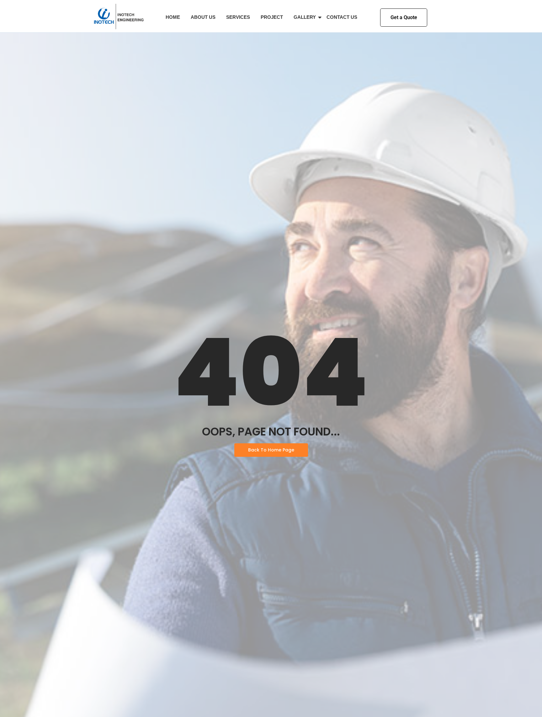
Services (238, 17)
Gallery (305, 17)
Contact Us (342, 17)
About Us (203, 17)
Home (173, 17)
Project (272, 17)
